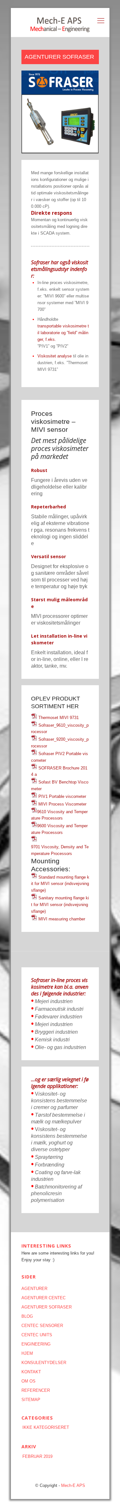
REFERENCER (35, 1390)
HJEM (27, 1353)
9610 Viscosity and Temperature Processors (59, 815)
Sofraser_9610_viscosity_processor (60, 728)
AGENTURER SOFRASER (46, 1307)
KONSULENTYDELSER (43, 1362)
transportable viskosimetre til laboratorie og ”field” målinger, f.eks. (63, 333)
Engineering (36, 1344)
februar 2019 (37, 1456)
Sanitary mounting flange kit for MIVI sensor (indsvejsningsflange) (60, 905)
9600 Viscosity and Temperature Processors (59, 829)
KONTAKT (31, 1371)
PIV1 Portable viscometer (61, 796)
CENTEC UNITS (36, 1334)
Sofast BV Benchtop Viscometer (59, 785)
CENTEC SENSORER (42, 1325)
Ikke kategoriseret (45, 1427)
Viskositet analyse (54, 356)
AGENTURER (34, 1288)
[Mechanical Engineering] (60, 22)
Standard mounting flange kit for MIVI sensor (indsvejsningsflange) (60, 883)
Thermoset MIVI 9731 (58, 717)
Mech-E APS (73, 1485)
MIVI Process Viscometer (61, 804)
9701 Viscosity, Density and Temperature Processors (60, 850)
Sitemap (30, 1399)
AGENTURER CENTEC (43, 1297)
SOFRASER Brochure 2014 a (59, 771)
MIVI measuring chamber (61, 919)
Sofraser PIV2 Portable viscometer (59, 757)
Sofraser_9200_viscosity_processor (60, 742)
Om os (28, 1381)
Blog (27, 1316)
